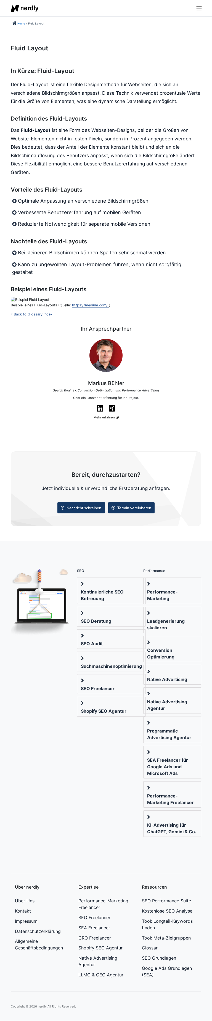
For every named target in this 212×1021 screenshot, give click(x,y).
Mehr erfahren (105, 417)
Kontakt (23, 911)
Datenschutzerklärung (38, 931)
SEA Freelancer (94, 927)
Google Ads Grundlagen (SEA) (167, 971)
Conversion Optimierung (160, 653)
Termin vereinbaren (134, 508)
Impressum (26, 921)
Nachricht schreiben (84, 508)
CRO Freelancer (94, 938)
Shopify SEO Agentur (103, 711)
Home (21, 23)
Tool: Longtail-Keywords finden (167, 924)
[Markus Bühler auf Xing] (112, 408)
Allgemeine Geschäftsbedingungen (39, 944)
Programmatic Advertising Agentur (169, 734)
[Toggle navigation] (197, 8)
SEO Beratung (96, 621)
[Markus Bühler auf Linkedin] (100, 408)
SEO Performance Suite (166, 900)
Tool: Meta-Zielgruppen (166, 938)
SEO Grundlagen (159, 958)
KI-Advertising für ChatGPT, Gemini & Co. (171, 828)
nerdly (42, 1006)
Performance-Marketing (162, 595)
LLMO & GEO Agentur (100, 975)
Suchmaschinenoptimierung (111, 666)
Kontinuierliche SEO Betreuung (102, 595)
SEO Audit (92, 643)
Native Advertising (167, 679)
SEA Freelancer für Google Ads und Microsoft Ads (167, 766)
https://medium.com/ (90, 305)
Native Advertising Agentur (167, 705)
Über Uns (25, 900)
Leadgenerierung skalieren (166, 624)
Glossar (150, 948)
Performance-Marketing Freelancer (170, 799)
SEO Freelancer (98, 688)
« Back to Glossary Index (31, 314)
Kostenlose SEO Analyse (167, 911)
